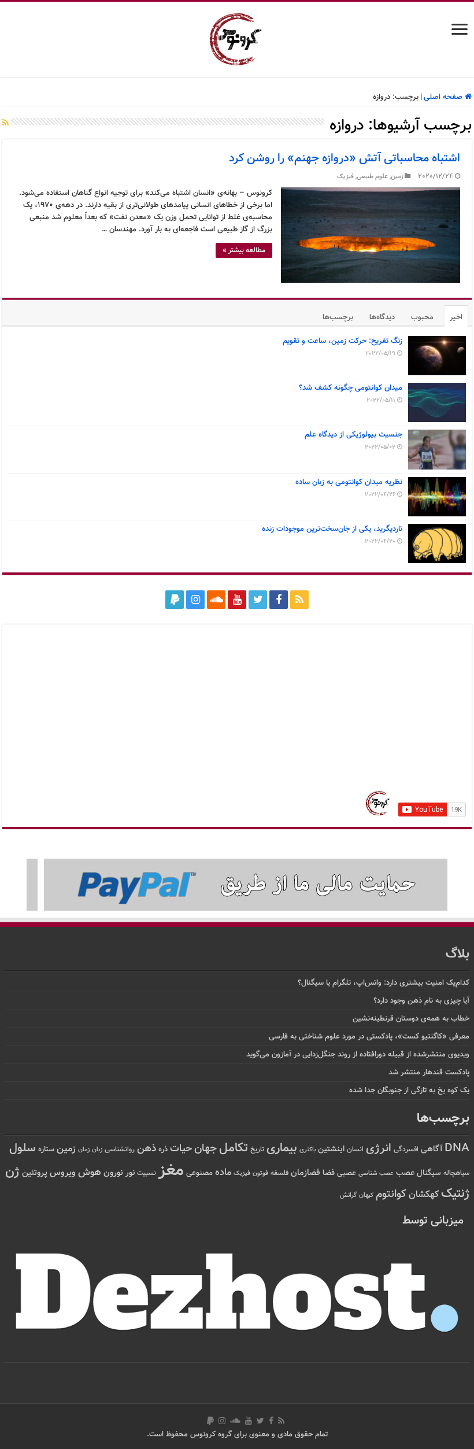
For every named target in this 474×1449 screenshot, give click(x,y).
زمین (397, 177)
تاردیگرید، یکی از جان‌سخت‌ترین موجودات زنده (332, 529)
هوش (89, 1172)
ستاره (46, 1149)
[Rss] (299, 599)
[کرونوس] (237, 37)
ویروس (63, 1173)
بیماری (281, 1148)
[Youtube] (237, 599)
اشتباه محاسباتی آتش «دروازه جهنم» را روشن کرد (344, 158)
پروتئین (34, 1173)
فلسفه (279, 1173)
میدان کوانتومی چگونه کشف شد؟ (350, 388)
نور (130, 1173)
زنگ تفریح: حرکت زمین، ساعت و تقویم (342, 341)
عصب (405, 1173)
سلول (22, 1149)
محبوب (422, 317)
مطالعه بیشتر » (244, 250)
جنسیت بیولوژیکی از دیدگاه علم (353, 435)
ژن (12, 1172)
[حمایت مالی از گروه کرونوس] (237, 885)
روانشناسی (120, 1149)
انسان (355, 1149)
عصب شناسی (376, 1173)
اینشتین (331, 1149)
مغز (171, 1171)
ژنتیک (455, 1193)
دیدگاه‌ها (382, 317)
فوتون (260, 1173)
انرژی (378, 1149)
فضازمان (305, 1173)
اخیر (456, 317)
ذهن (146, 1148)
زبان (97, 1150)
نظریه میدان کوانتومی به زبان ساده (348, 482)
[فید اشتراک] (5, 123)
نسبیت (146, 1173)
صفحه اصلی (444, 97)
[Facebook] (278, 599)
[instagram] (195, 599)
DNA (457, 1149)
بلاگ (457, 954)
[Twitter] (258, 599)
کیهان (366, 1195)
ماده (223, 1172)
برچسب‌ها (338, 317)
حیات (181, 1148)
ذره (163, 1149)
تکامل (233, 1148)
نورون (113, 1173)
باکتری (307, 1150)
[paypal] (174, 599)
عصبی (346, 1173)
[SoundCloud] (216, 599)
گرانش (348, 1195)
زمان (84, 1149)
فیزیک (345, 177)
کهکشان (424, 1195)
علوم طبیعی (372, 177)
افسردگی (406, 1149)
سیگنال (429, 1173)
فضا (329, 1173)
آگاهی (431, 1149)
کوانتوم (391, 1194)
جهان (205, 1148)
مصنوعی (199, 1173)
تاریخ (257, 1149)
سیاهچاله (456, 1173)
